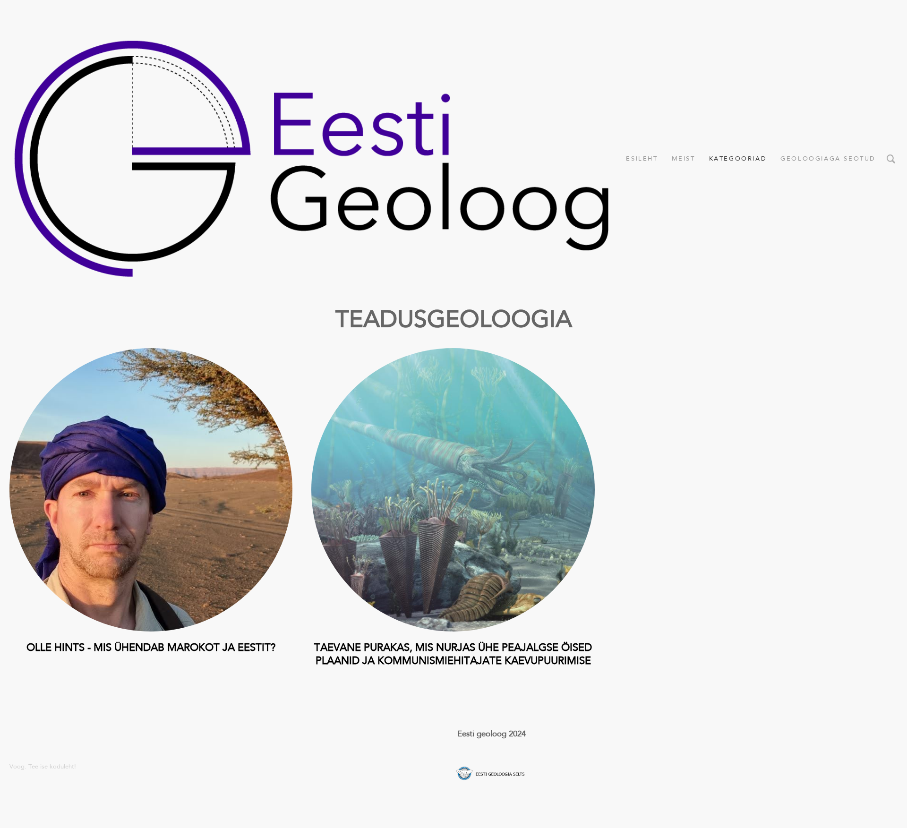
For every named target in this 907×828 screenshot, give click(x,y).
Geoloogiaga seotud (828, 158)
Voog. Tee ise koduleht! (42, 766)
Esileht (642, 158)
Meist (683, 158)
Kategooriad (738, 158)
